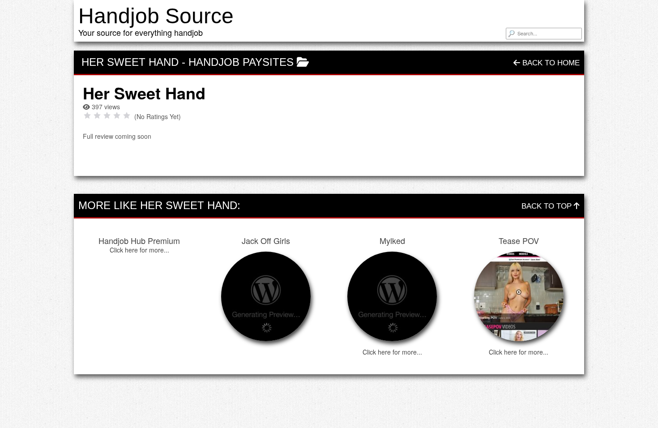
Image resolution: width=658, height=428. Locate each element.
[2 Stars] (97, 115)
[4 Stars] (116, 115)
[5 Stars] (126, 115)
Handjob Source (156, 16)
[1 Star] (87, 115)
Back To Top (547, 206)
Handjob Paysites (241, 62)
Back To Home (550, 63)
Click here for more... (139, 249)
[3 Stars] (107, 115)
